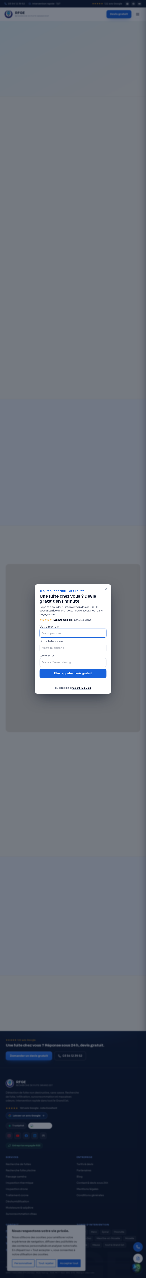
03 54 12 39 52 (81, 687)
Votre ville (47, 656)
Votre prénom (49, 627)
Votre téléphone (51, 641)
